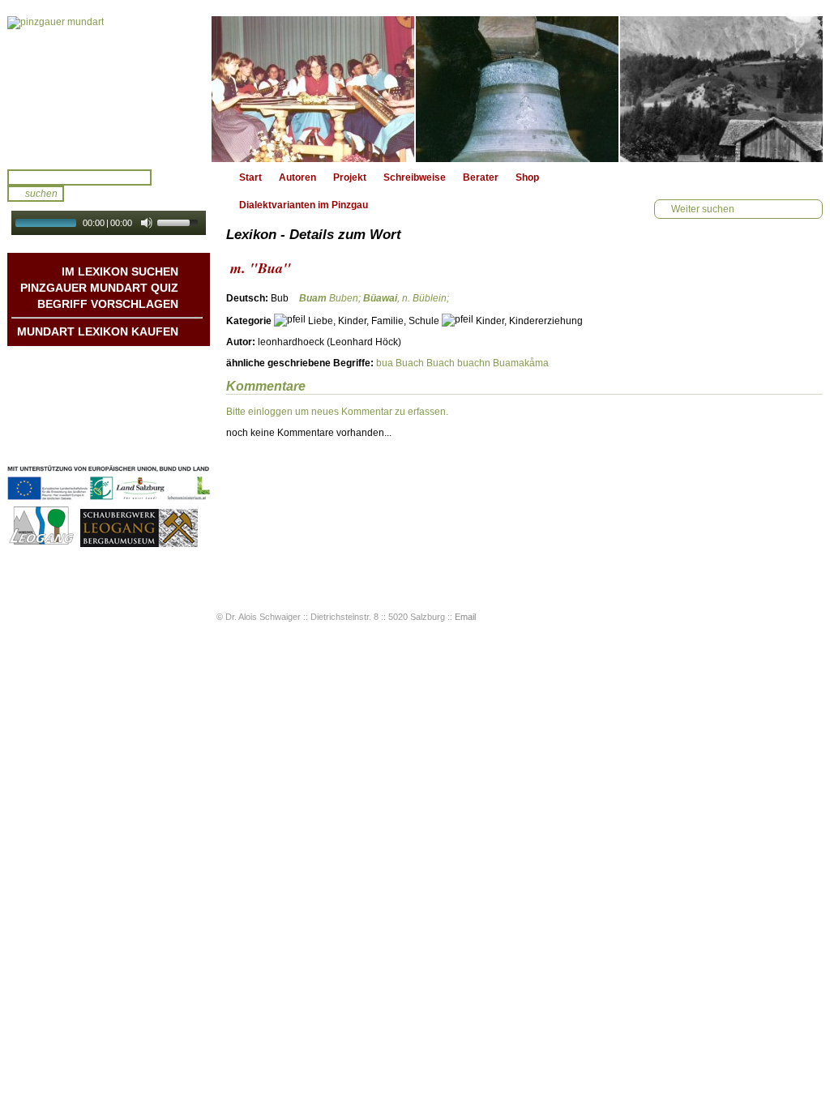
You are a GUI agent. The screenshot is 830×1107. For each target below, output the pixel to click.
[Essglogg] (517, 89)
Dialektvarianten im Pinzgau (303, 205)
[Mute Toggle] (146, 222)
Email (465, 617)
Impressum (152, 427)
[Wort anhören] (766, 302)
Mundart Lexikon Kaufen (97, 331)
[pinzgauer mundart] (108, 89)
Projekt (349, 177)
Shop (527, 177)
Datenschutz (149, 443)
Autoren (297, 177)
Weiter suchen (702, 209)
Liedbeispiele (148, 394)
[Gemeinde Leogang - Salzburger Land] (42, 545)
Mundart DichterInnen (128, 362)
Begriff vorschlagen (107, 303)
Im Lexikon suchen (120, 271)
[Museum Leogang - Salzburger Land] (139, 545)
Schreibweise (414, 177)
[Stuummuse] (313, 89)
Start (250, 177)
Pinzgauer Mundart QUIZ (99, 287)
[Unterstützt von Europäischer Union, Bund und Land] (108, 502)
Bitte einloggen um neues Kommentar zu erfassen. (337, 411)
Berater (480, 177)
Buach (410, 363)
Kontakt (160, 411)
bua (384, 363)
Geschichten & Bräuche (123, 378)
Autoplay (119, 240)
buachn (473, 363)
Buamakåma (521, 363)
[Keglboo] (721, 89)
